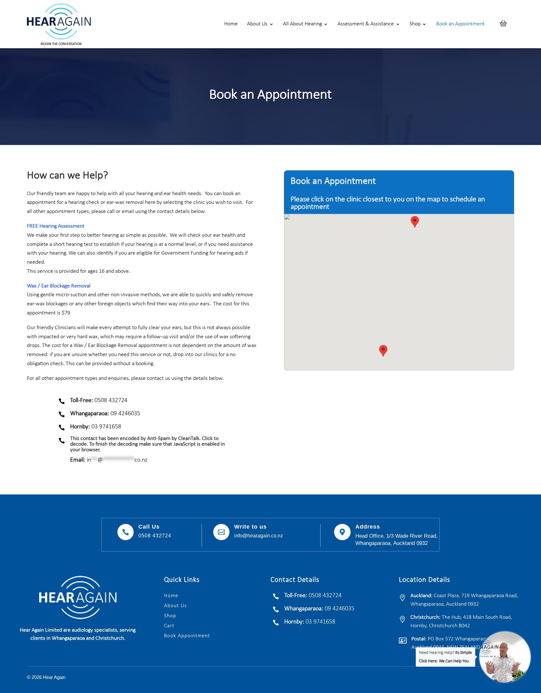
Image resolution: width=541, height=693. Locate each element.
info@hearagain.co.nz (258, 535)
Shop (415, 24)
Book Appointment (187, 636)
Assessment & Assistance (365, 24)
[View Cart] (503, 24)
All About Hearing (302, 24)
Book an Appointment (460, 24)
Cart (169, 625)
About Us (257, 24)
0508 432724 (154, 535)
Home (231, 24)
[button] (383, 351)
